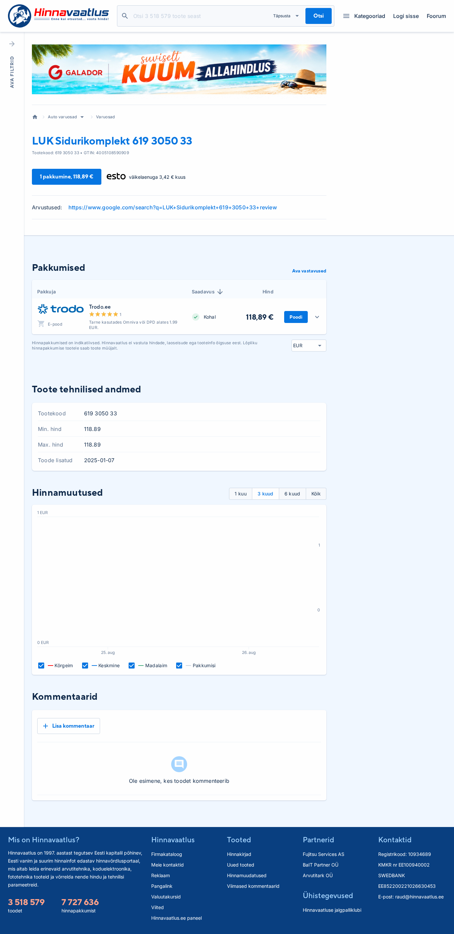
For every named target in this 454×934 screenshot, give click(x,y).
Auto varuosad (62, 116)
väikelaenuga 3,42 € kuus (157, 177)
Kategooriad (369, 16)
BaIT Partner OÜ (320, 865)
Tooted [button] (239, 839)
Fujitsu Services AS (323, 854)
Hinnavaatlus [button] (173, 839)
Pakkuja (46, 291)
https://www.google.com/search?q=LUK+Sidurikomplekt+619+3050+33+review (172, 207)
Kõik (316, 493)
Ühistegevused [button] (328, 895)
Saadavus (203, 291)
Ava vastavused (309, 270)
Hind (268, 291)
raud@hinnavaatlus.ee (419, 896)
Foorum (436, 16)
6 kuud (292, 493)
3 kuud (266, 493)
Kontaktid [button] (394, 839)
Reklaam (160, 875)
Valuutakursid (166, 896)
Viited (157, 907)
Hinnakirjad (239, 854)
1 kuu (241, 493)
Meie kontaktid (167, 865)
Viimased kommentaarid (253, 886)
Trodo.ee (100, 307)
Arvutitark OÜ (318, 875)
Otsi (125, 16)
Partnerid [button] (318, 839)
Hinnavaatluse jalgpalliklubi (332, 910)
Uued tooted (240, 865)
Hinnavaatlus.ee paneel (176, 918)
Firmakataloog (166, 854)
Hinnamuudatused (247, 875)
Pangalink (161, 886)
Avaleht (35, 117)
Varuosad (105, 116)
